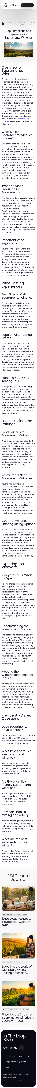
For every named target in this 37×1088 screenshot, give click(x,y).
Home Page (10, 1056)
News (20, 1056)
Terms (22, 1081)
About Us (7, 1081)
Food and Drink (32, 24)
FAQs (29, 1056)
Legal (28, 1081)
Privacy (15, 1081)
